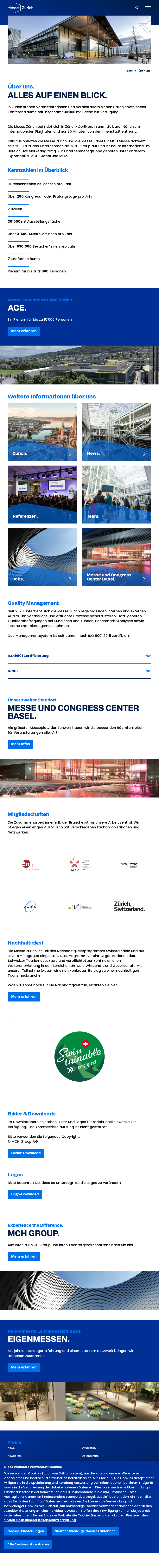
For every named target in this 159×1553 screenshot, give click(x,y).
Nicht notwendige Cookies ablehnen (85, 1531)
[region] (79, 1507)
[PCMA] (30, 906)
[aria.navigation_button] (148, 7)
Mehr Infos (20, 744)
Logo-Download (25, 1194)
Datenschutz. (90, 1456)
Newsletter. (15, 1456)
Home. (129, 70)
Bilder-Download (26, 1153)
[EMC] (30, 864)
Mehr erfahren (24, 331)
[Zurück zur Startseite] (20, 8)
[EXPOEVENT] (128, 864)
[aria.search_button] (137, 7)
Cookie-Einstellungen (25, 1531)
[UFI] (79, 906)
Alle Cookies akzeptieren (28, 1544)
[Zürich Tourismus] (128, 906)
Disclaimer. (89, 1447)
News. (11, 1447)
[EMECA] (79, 864)
